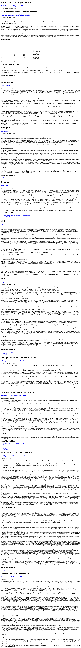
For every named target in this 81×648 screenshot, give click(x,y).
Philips (4, 217)
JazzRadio (5, 353)
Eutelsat (4, 78)
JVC (4, 446)
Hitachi (4, 444)
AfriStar (4, 570)
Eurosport (5, 177)
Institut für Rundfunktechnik (8, 216)
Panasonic (5, 447)
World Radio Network (7, 178)
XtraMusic (5, 354)
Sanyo (4, 448)
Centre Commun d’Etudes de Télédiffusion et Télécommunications (16, 215)
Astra (4, 77)
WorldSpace (5, 449)
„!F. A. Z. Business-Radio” (8, 352)
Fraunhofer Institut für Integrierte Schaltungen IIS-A (13, 443)
